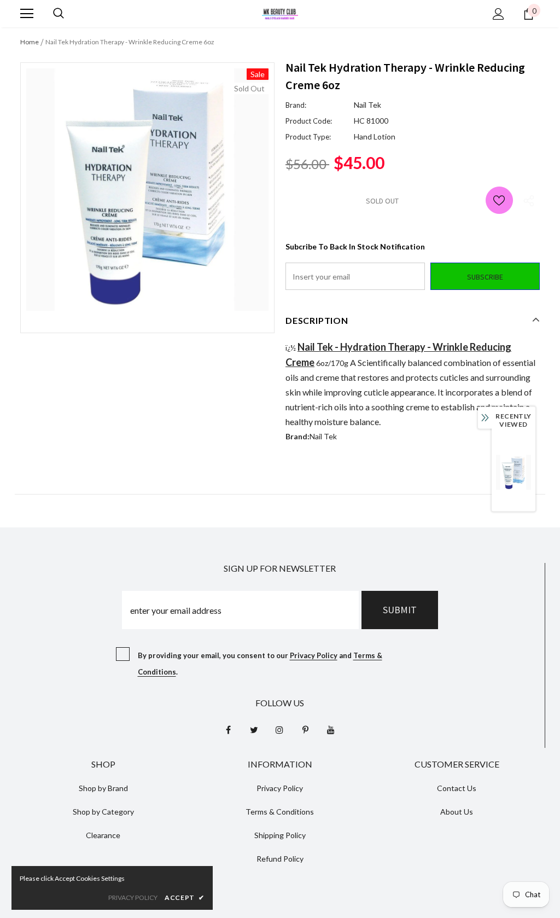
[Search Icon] (58, 13)
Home (29, 42)
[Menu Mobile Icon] (26, 13)
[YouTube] (331, 730)
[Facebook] (228, 730)
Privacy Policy (313, 655)
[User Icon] (498, 14)
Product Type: (308, 136)
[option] (147, 189)
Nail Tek (367, 104)
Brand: (295, 105)
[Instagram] (279, 730)
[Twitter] (254, 730)
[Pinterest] (305, 730)
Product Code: (308, 121)
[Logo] (280, 13)
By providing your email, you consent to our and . (260, 663)
